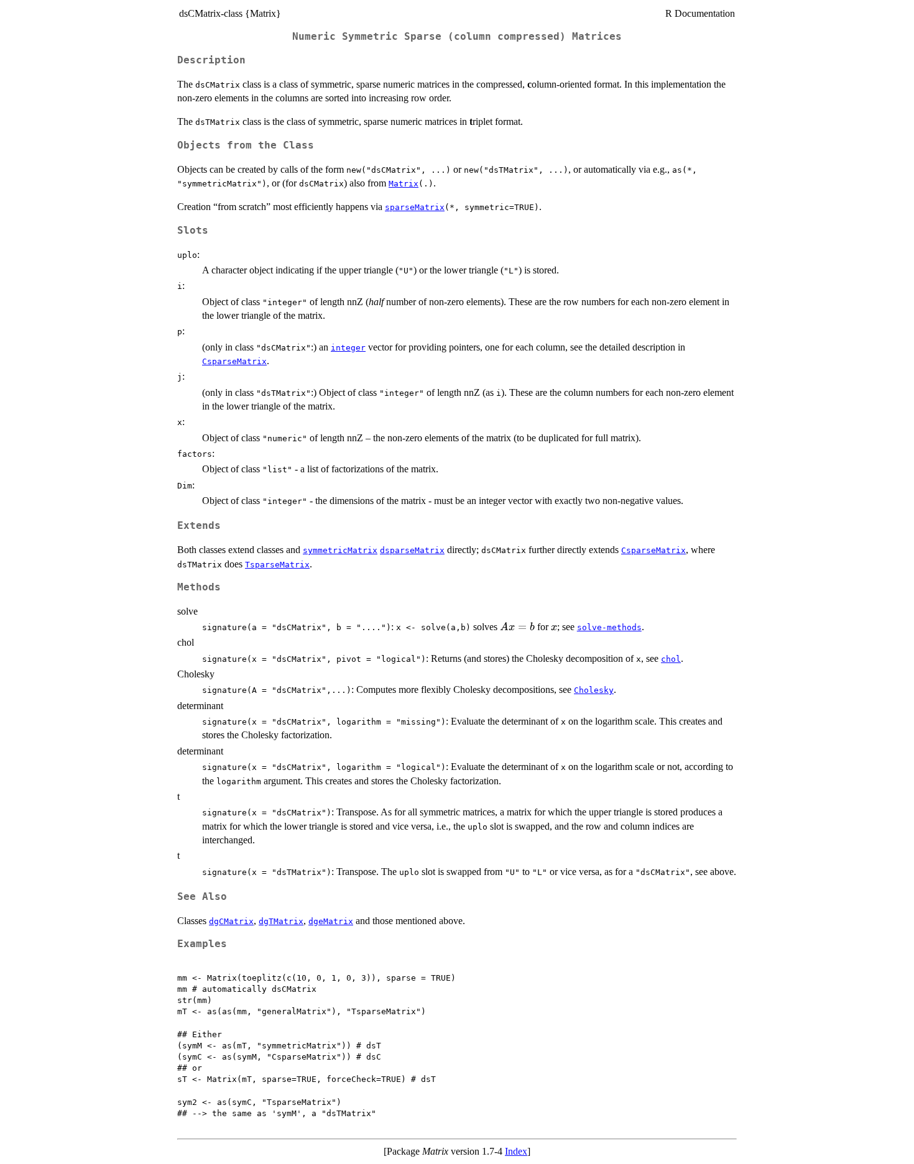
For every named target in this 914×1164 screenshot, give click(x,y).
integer (348, 347)
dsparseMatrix (412, 550)
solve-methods (609, 627)
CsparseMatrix (234, 361)
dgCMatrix (231, 921)
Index (516, 1151)
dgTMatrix (281, 921)
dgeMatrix (330, 921)
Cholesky (594, 690)
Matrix (403, 183)
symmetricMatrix (340, 550)
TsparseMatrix (277, 564)
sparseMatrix (415, 207)
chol (671, 659)
